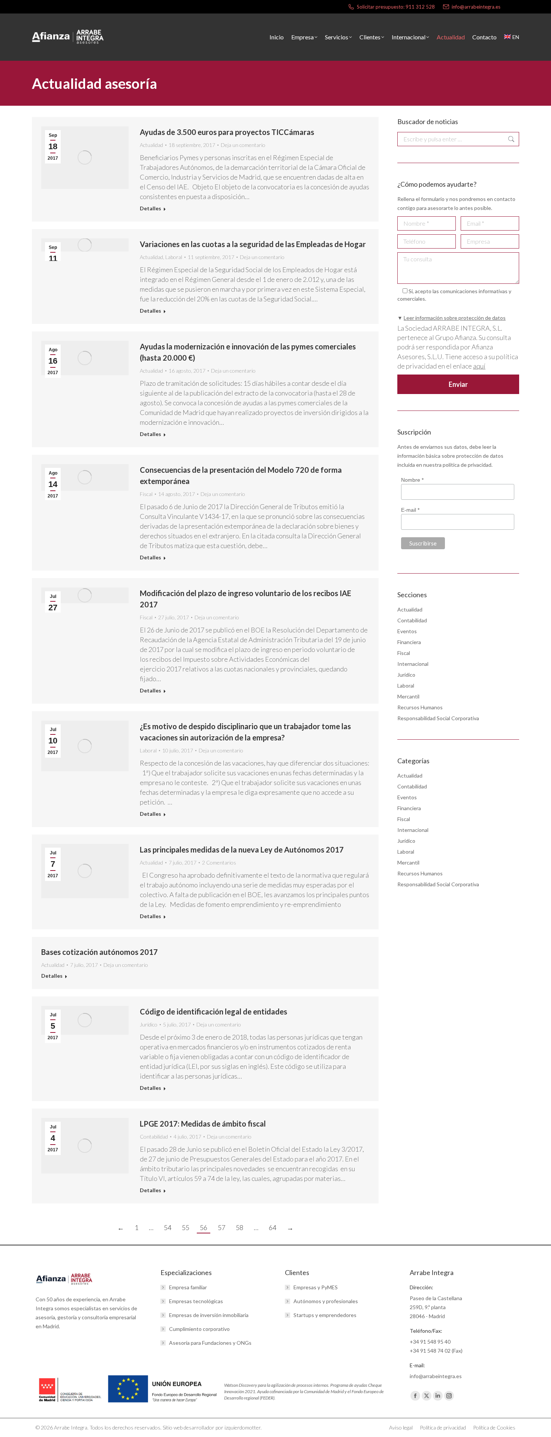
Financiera (409, 642)
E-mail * (410, 510)
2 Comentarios (219, 862)
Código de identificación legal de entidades (213, 1011)
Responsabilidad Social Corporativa (438, 718)
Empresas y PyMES (315, 1287)
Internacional (412, 664)
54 (167, 1227)
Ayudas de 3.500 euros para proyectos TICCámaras (227, 131)
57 (221, 1227)
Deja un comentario (243, 145)
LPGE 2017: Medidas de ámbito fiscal (203, 1123)
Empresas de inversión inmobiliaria (209, 1315)
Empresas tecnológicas (196, 1301)
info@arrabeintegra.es (476, 7)
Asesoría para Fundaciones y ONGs (210, 1343)
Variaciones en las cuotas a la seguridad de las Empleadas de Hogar (253, 244)
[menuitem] (511, 37)
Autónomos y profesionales (325, 1301)
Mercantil (408, 696)
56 (203, 1227)
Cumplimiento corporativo (199, 1329)
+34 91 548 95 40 (430, 1341)
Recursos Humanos (420, 707)
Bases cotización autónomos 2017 (99, 951)
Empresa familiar (188, 1287)
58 (239, 1227)
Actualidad (151, 145)
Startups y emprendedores (324, 1315)
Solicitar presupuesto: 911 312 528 (396, 7)
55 (185, 1227)
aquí (479, 366)
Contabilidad (154, 1136)
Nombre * (412, 480)
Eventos (407, 631)
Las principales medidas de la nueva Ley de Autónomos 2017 (242, 849)
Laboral (173, 257)
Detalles (150, 208)
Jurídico (148, 1024)
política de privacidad (467, 465)
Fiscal (146, 494)
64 (272, 1227)
